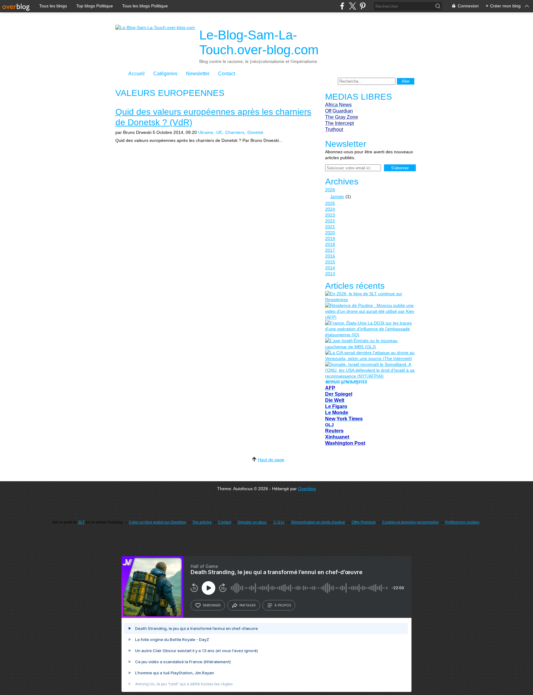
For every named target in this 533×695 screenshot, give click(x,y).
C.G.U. (279, 522)
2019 (330, 238)
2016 (330, 256)
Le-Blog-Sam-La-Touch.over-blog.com (259, 42)
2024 (330, 209)
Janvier (337, 196)
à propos (283, 605)
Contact (226, 73)
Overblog (307, 488)
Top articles (202, 522)
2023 (330, 215)
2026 (330, 189)
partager (247, 605)
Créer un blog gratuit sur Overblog (157, 522)
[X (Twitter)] (352, 6)
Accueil (136, 73)
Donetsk (255, 132)
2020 (330, 232)
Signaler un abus (252, 522)
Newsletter (197, 73)
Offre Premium (364, 522)
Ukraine (205, 132)
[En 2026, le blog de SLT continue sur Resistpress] (370, 297)
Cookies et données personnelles (410, 522)
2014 (330, 267)
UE (219, 132)
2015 (330, 261)
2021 (330, 226)
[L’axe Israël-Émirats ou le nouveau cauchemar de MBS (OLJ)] (370, 344)
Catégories (165, 73)
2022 (330, 220)
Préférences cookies (462, 522)
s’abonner (212, 605)
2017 (330, 250)
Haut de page (271, 459)
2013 (330, 273)
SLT (81, 522)
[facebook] (342, 6)
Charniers (234, 132)
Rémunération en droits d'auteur (318, 522)
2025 (330, 203)
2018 (330, 244)
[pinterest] (362, 6)
